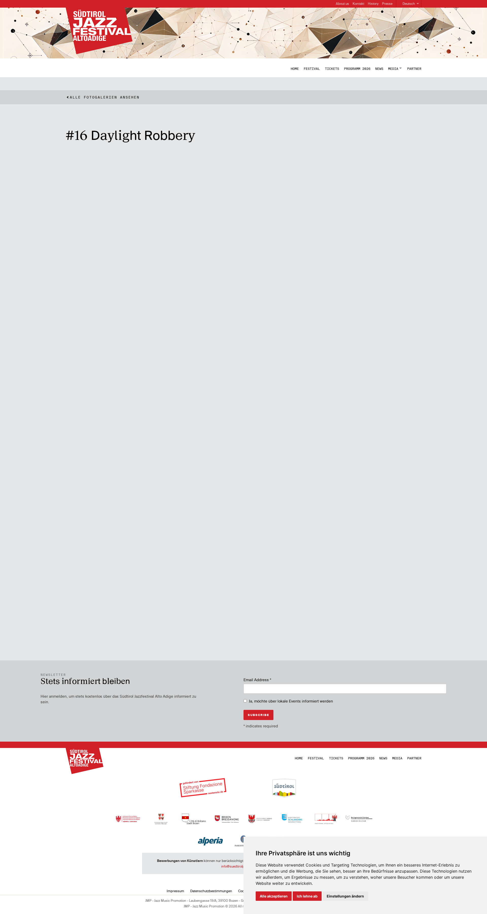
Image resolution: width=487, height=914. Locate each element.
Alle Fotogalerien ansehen (105, 97)
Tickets (332, 68)
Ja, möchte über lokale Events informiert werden (291, 701)
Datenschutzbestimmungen (211, 891)
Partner (414, 68)
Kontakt (358, 4)
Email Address (257, 679)
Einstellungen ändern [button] (345, 896)
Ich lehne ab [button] (307, 896)
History (373, 4)
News (379, 68)
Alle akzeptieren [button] (274, 896)
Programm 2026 (357, 68)
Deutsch (409, 4)
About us (342, 4)
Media (393, 68)
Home (295, 68)
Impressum (175, 891)
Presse (387, 4)
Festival (312, 68)
